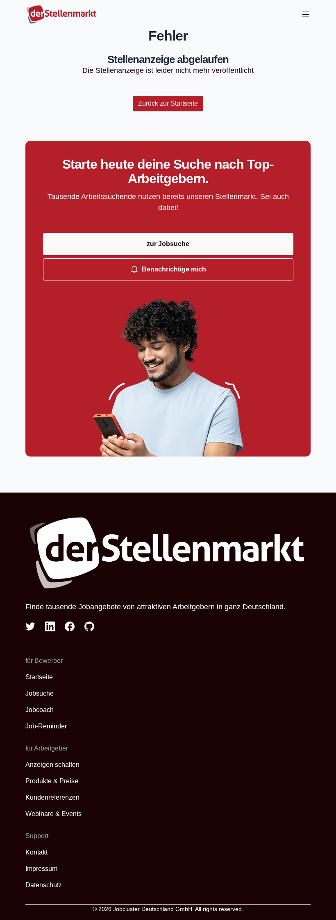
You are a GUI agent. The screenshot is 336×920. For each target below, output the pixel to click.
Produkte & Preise (51, 781)
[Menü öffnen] (306, 14)
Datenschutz (43, 885)
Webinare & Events (53, 813)
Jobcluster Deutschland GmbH (152, 909)
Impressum (41, 868)
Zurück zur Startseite (168, 103)
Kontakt (36, 852)
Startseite (39, 677)
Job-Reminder (46, 726)
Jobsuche (39, 693)
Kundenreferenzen (52, 797)
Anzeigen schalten (52, 764)
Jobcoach (39, 709)
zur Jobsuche (168, 243)
